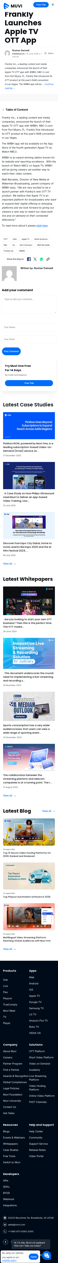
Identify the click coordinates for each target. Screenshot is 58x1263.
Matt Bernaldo (43, 245)
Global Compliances (15, 1082)
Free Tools (9, 1156)
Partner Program (12, 1063)
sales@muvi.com (16, 1224)
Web (31, 977)
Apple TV (34, 995)
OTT (6, 239)
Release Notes (37, 1149)
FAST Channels (38, 1102)
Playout (7, 998)
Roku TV (34, 1026)
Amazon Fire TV (38, 1020)
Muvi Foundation (12, 1094)
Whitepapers (10, 1143)
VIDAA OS (35, 1033)
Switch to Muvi (11, 1162)
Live (5, 985)
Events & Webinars (14, 1137)
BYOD (6, 1192)
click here (42, 225)
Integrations (10, 1205)
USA (15, 239)
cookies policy (9, 1260)
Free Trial (41, 4)
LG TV (32, 1014)
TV (4, 1016)
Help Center (36, 1131)
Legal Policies (11, 1088)
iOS (31, 989)
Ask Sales (8, 1113)
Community (35, 1137)
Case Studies (10, 1149)
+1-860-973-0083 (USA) (21, 1231)
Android (33, 983)
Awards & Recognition (16, 1076)
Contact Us (9, 1106)
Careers (7, 1057)
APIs (5, 1180)
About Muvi (9, 1051)
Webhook (8, 1199)
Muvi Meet (9, 1010)
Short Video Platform (41, 1057)
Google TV (35, 1002)
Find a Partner (11, 1069)
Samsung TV (36, 1008)
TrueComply (10, 1004)
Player (6, 1023)
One (5, 979)
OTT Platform (37, 1051)
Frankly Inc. (9, 251)
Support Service (38, 1143)
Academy (34, 1069)
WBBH (22, 251)
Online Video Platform (42, 1095)
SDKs (6, 1186)
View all (7, 563)
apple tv (25, 239)
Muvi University (12, 1100)
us (13, 245)
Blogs (6, 1131)
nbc (5, 245)
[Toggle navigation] (53, 4)
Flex (5, 992)
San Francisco (26, 245)
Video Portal (36, 1156)
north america (40, 239)
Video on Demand (39, 1063)
